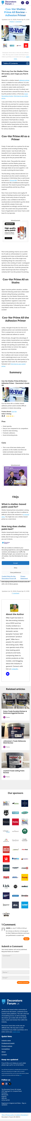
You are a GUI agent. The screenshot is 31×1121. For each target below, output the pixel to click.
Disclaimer (24, 1115)
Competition (6, 1049)
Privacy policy (10, 1115)
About (4, 1052)
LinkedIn (15, 669)
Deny (15, 568)
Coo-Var (14, 411)
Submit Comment (23, 982)
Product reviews (7, 1046)
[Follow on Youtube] (3, 1083)
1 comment (18, 22)
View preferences (15, 572)
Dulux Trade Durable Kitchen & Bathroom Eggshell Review (15, 712)
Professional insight (8, 1043)
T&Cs (3, 1115)
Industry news (6, 1040)
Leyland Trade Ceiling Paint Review (13, 772)
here (20, 1075)
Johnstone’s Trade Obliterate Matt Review (14, 742)
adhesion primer (24, 80)
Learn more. (16, 1032)
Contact (4, 1054)
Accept (15, 563)
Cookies (17, 1115)
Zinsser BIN (13, 180)
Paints (12, 22)
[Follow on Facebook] (6, 1083)
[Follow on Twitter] (9, 1083)
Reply (26, 939)
